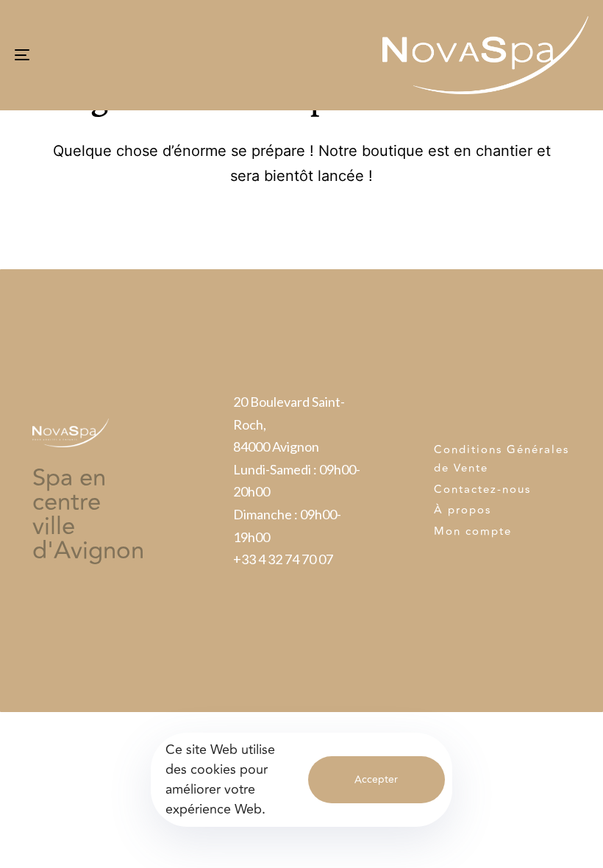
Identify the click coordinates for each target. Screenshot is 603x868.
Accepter (376, 779)
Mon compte (473, 531)
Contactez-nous (482, 489)
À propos (462, 510)
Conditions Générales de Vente (501, 459)
